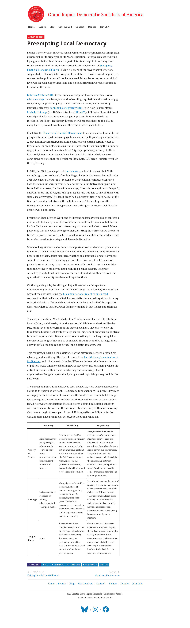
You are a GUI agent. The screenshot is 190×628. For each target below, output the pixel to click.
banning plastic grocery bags (66, 107)
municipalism (91, 565)
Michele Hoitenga (37, 112)
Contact (80, 26)
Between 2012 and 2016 (40, 95)
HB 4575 (80, 112)
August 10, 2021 (35, 37)
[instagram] (95, 609)
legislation (74, 565)
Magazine (35, 565)
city (47, 565)
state (105, 565)
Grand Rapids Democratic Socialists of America (95, 15)
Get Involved (65, 26)
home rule (58, 565)
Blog (52, 26)
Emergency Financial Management (63, 133)
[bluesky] (84, 609)
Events (42, 26)
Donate (92, 26)
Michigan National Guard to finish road (85, 293)
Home (31, 26)
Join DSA (104, 26)
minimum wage (35, 99)
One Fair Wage (72, 171)
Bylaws (113, 583)
